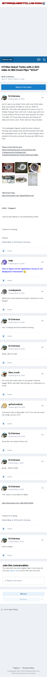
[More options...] (42, 97)
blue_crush (14, 372)
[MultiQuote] (3, 250)
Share (24, 594)
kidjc (11, 260)
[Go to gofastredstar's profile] (4, 405)
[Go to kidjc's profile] (4, 262)
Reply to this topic (23, 87)
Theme (16, 668)
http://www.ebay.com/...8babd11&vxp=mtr (18, 195)
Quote (9, 251)
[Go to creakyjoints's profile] (4, 291)
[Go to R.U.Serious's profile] (4, 97)
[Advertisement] (23, 31)
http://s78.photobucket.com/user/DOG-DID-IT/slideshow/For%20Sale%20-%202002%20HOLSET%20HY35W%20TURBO (20, 152)
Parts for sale (19, 79)
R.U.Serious (9, 77)
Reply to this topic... (15, 580)
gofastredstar (16, 404)
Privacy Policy (28, 668)
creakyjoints (15, 290)
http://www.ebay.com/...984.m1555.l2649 (17, 503)
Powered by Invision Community (23, 673)
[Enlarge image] (24, 272)
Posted (16, 99)
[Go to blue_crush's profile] (4, 374)
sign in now (14, 571)
